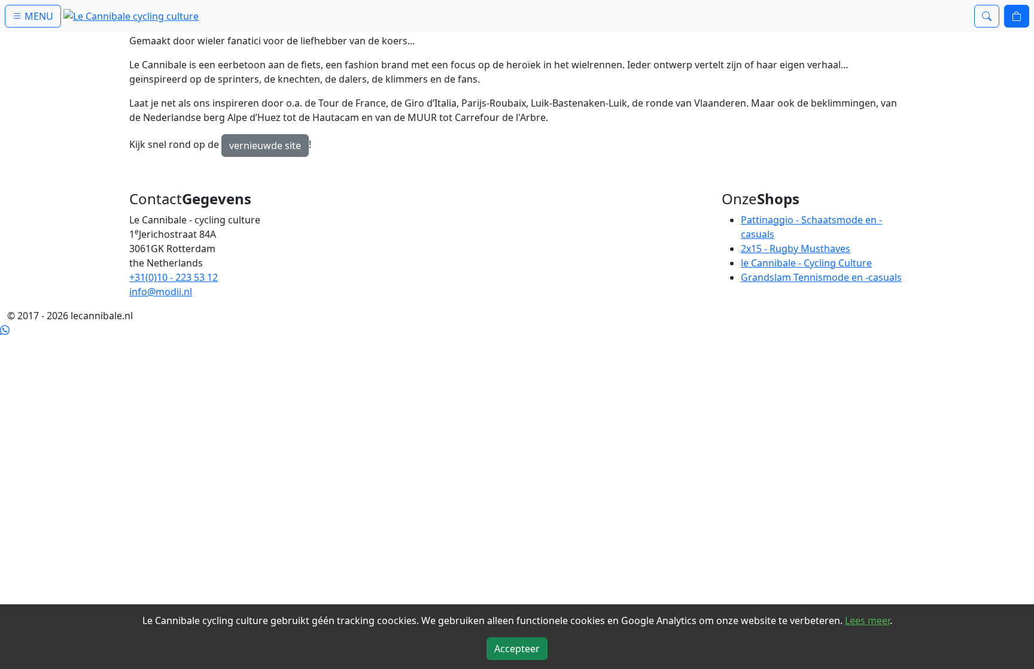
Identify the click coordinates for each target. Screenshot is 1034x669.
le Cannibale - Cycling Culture (806, 263)
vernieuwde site (265, 145)
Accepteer (517, 648)
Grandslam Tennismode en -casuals (821, 277)
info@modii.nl (160, 291)
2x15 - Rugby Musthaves (795, 248)
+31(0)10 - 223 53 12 (173, 277)
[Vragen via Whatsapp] (5, 330)
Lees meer (867, 620)
